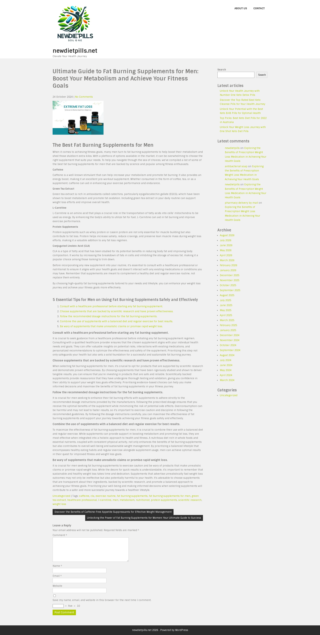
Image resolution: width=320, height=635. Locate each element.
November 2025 (229, 280)
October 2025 (228, 285)
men (115, 500)
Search (221, 69)
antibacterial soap (236, 166)
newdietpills (232, 148)
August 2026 (227, 235)
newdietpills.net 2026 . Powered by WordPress (160, 630)
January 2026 (228, 270)
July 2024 (225, 360)
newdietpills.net (75, 50)
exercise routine (106, 496)
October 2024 (228, 345)
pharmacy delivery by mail (241, 202)
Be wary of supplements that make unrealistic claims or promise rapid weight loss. (111, 326)
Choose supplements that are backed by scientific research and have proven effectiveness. (116, 311)
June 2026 (226, 245)
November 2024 (229, 340)
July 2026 (225, 240)
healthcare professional (82, 500)
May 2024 (225, 370)
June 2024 (226, 365)
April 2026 (226, 255)
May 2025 (225, 310)
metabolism (127, 500)
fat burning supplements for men (169, 496)
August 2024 (227, 355)
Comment (60, 535)
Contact (259, 8)
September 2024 (230, 350)
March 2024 (227, 380)
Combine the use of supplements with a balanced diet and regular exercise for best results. (116, 321)
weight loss (59, 504)
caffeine (84, 496)
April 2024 (226, 375)
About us (240, 8)
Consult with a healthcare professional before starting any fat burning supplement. (111, 306)
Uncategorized (61, 496)
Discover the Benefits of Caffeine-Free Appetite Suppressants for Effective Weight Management (113, 511)
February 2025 (228, 325)
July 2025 (225, 300)
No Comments (84, 96)
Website (57, 585)
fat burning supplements (132, 496)
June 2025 (226, 305)
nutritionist (143, 500)
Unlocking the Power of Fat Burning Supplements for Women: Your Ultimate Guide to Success (144, 517)
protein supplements (164, 500)
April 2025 (226, 315)
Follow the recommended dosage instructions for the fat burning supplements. (108, 316)
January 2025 (228, 330)
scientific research (189, 500)
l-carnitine (104, 500)
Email (57, 575)
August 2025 (227, 295)
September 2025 (230, 290)
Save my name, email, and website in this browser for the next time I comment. (102, 600)
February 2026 (228, 265)
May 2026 (225, 250)
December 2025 (229, 275)
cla (92, 496)
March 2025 (227, 320)
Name (57, 565)
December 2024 (229, 335)
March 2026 (227, 260)
